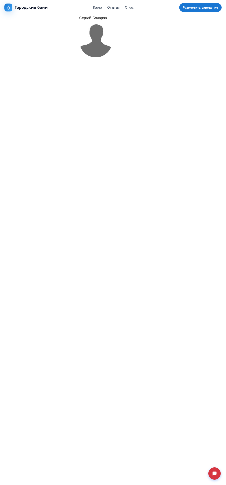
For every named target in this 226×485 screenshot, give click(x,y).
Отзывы (113, 7)
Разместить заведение (200, 7)
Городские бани (31, 7)
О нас (129, 7)
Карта (97, 7)
